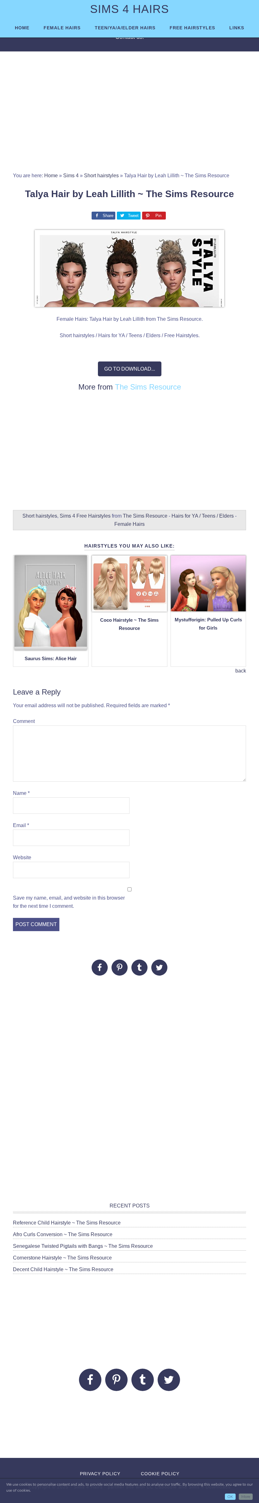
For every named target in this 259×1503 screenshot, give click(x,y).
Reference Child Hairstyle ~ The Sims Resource (67, 1222)
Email (21, 825)
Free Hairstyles (93, 516)
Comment (24, 721)
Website (22, 857)
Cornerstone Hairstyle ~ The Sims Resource (62, 1257)
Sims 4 (71, 175)
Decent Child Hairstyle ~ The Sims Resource (63, 1269)
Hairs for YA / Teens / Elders (203, 516)
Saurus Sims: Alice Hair (51, 658)
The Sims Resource (148, 387)
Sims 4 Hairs (129, 9)
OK (230, 1497)
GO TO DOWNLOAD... (129, 369)
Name (21, 793)
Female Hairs (129, 524)
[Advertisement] (129, 115)
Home (51, 175)
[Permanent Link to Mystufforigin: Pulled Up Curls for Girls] (208, 607)
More (245, 1497)
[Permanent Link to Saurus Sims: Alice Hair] (51, 646)
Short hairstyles (101, 175)
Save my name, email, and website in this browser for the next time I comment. (69, 902)
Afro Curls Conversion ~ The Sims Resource (62, 1234)
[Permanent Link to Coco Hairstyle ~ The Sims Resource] (129, 608)
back (240, 670)
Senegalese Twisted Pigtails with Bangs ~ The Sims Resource (83, 1246)
